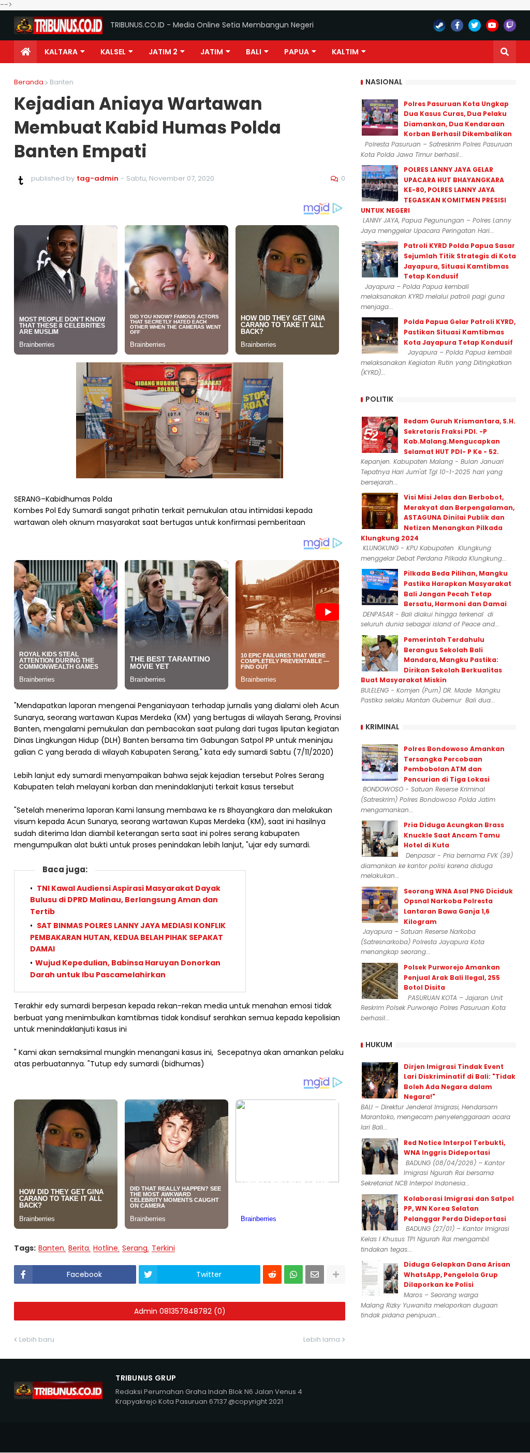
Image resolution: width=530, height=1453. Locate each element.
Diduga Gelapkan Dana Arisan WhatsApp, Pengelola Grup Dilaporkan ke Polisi (457, 1274)
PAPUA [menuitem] (296, 52)
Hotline (105, 1248)
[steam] (439, 25)
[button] (504, 51)
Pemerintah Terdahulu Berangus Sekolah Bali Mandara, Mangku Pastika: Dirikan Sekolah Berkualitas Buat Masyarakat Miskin (431, 659)
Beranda (28, 82)
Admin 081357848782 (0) (180, 1311)
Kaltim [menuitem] (345, 52)
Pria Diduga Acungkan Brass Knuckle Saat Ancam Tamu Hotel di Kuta (454, 834)
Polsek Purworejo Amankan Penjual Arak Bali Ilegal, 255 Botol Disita (452, 977)
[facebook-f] (457, 25)
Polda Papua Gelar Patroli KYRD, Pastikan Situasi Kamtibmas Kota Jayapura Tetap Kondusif (460, 331)
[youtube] (492, 25)
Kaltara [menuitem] (61, 52)
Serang (135, 1248)
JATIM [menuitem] (211, 52)
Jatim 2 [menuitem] (163, 52)
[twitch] (510, 25)
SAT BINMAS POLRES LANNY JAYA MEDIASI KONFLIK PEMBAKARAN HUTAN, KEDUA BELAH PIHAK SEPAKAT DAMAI (128, 937)
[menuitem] (25, 51)
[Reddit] (272, 1274)
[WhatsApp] (293, 1274)
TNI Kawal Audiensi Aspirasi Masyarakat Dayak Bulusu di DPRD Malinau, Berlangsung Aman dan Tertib (125, 900)
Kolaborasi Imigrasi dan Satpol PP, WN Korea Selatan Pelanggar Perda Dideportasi (459, 1208)
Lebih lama (321, 1339)
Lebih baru (36, 1339)
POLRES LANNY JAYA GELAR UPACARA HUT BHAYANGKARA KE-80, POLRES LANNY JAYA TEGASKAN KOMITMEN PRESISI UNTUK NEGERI (433, 189)
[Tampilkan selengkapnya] (336, 1274)
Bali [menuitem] (253, 52)
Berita (78, 1248)
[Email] (314, 1274)
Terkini (163, 1248)
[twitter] (474, 25)
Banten (61, 82)
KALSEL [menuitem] (113, 52)
